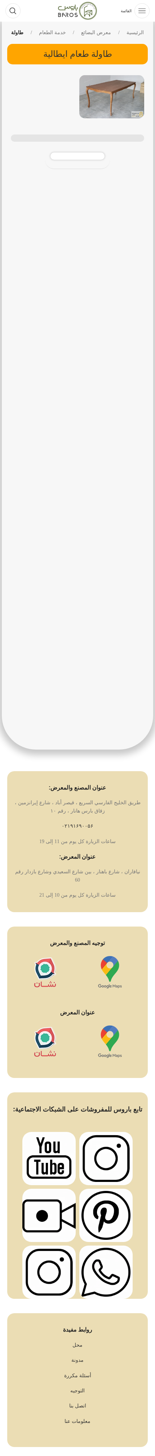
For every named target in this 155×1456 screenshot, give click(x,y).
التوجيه (77, 1390)
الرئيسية (135, 32)
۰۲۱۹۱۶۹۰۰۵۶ (77, 826)
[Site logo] (77, 10)
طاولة (17, 32)
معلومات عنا (77, 1421)
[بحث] (13, 11)
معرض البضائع (96, 32)
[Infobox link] (110, 975)
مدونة (77, 1360)
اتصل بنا (77, 1406)
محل (77, 1345)
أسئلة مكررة (77, 1375)
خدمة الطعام (52, 32)
